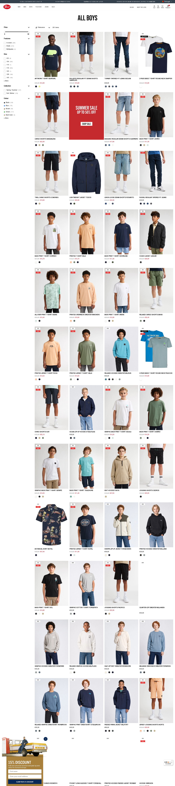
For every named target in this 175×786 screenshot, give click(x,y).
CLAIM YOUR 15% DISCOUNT (24, 782)
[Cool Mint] (147, 145)
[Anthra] (140, 262)
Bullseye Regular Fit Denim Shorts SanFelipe (84, 79)
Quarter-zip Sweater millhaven (151, 607)
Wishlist (162, 7)
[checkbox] (17, 43)
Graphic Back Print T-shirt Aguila (118, 432)
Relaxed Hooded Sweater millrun (118, 373)
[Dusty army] (74, 203)
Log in (154, 7)
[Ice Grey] (119, 379)
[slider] (4, 31)
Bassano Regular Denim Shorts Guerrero (121, 139)
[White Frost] (116, 379)
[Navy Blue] (36, 86)
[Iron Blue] (106, 379)
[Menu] (172, 761)
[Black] (140, 145)
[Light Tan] (39, 145)
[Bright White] (36, 262)
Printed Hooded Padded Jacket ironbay (120, 783)
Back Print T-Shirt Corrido (45, 256)
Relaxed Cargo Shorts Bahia (150, 315)
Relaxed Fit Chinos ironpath (46, 783)
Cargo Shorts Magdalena (45, 139)
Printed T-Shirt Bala (78, 256)
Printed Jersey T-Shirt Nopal (81, 549)
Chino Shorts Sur (42, 432)
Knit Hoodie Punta (112, 490)
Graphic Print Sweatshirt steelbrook (85, 725)
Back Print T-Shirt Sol (44, 607)
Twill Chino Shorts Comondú (47, 197)
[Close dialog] (46, 739)
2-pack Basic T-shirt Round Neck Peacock (155, 373)
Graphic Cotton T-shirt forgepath (84, 607)
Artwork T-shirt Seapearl (45, 78)
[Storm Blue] (74, 438)
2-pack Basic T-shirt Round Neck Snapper (155, 78)
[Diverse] (140, 86)
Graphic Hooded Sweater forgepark (49, 666)
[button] (17, 27)
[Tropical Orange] (71, 262)
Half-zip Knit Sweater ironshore (118, 666)
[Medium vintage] (106, 145)
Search (158, 7)
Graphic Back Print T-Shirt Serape (48, 490)
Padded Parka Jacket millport (116, 725)
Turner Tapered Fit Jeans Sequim (118, 78)
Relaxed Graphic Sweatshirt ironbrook (51, 725)
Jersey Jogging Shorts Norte (151, 725)
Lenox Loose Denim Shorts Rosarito (119, 197)
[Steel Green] (39, 731)
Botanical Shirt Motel (44, 549)
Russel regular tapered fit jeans (152, 197)
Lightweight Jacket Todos (80, 197)
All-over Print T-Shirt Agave (46, 315)
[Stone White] (106, 555)
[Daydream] (77, 86)
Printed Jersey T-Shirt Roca (46, 373)
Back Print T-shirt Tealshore (81, 490)
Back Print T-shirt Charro (149, 432)
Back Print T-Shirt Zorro (149, 139)
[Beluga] (112, 379)
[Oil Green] (74, 321)
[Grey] (109, 86)
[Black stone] (74, 86)
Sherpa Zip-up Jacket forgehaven (118, 549)
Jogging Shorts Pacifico (115, 607)
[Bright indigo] (112, 86)
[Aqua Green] (71, 496)
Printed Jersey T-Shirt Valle (81, 373)
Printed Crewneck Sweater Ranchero (85, 315)
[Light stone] (109, 145)
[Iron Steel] (144, 672)
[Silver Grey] (112, 145)
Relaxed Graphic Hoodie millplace (83, 666)
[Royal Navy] (109, 379)
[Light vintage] (106, 203)
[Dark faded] (140, 203)
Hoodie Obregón (146, 783)
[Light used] (147, 203)
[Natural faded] (71, 86)
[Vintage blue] (144, 203)
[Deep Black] (140, 555)
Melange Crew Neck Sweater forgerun (155, 666)
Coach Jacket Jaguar (147, 256)
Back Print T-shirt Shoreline (116, 256)
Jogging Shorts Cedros (149, 490)
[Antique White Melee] (106, 672)
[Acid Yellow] (39, 86)
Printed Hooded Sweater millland (153, 549)
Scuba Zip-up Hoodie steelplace (82, 432)
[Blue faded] (116, 86)
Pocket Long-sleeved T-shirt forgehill (85, 783)
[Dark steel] (106, 86)
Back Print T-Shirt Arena (114, 315)
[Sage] (43, 145)
